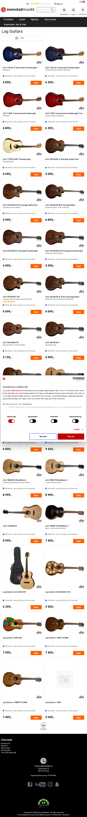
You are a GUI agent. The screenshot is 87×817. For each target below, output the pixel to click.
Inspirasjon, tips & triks (15, 24)
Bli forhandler (6, 750)
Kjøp (36, 83)
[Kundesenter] (64, 10)
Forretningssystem (25, 815)
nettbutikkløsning (40, 815)
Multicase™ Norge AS (61, 815)
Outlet (22, 19)
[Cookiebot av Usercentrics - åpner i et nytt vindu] (74, 378)
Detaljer (77, 429)
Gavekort (4, 746)
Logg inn (73, 10)
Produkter (9, 19)
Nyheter (35, 19)
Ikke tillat (43, 437)
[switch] (33, 421)
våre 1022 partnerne (15, 390)
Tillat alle (70, 437)
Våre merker (50, 19)
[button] (43, 4)
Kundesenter (5, 743)
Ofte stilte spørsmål (8, 752)
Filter (22, 38)
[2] (43, 724)
